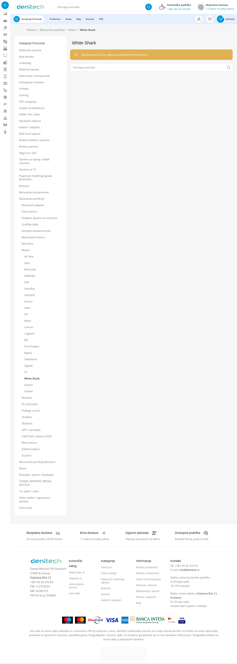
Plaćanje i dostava (146, 585)
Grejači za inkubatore (31, 108)
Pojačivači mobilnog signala (112, 581)
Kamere (105, 594)
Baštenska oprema (30, 50)
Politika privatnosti (147, 567)
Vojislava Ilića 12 (40, 578)
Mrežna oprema (28, 146)
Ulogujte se (75, 578)
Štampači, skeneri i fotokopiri (36, 474)
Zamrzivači (25, 507)
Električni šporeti (29, 69)
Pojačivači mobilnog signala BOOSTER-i (35, 177)
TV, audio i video (29, 491)
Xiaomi (28, 385)
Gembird (29, 295)
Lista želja (74, 593)
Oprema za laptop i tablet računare (34, 161)
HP (26, 314)
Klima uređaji (109, 573)
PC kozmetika (30, 404)
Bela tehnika (26, 56)
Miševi (73, 30)
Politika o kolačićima (147, 573)
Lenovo (28, 327)
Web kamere (29, 442)
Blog (138, 602)
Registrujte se (77, 572)
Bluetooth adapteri (33, 205)
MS (26, 340)
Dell (26, 282)
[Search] (148, 7)
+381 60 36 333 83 (178, 9)
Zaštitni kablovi (31, 449)
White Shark (32, 378)
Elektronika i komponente (34, 76)
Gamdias (29, 288)
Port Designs (31, 346)
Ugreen (28, 365)
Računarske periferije (53, 30)
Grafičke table (30, 224)
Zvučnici (27, 455)
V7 (25, 372)
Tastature (27, 423)
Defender (29, 275)
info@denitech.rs (189, 570)
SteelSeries (30, 359)
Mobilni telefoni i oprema (34, 140)
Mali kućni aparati (29, 133)
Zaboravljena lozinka (76, 585)
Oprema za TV (27, 169)
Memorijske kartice (33, 237)
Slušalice (27, 417)
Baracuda (30, 269)
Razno (22, 468)
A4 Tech (28, 256)
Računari (24, 186)
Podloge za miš (31, 410)
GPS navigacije (27, 101)
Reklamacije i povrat (147, 591)
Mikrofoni (27, 243)
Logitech (29, 333)
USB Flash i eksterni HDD (37, 436)
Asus (27, 263)
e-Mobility (25, 63)
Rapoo (28, 352)
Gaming (23, 95)
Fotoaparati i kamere (31, 82)
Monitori (27, 397)
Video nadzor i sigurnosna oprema (34, 499)
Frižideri (24, 88)
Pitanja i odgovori (146, 597)
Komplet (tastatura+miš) (36, 230)
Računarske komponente (34, 192)
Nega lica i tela (27, 153)
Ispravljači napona (30, 120)
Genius (28, 301)
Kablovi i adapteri (29, 127)
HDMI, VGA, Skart (29, 114)
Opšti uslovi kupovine (148, 579)
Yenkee (28, 391)
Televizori (106, 567)
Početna (32, 30)
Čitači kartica (29, 211)
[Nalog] (199, 19)
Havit (27, 308)
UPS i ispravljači (31, 430)
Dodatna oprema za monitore (39, 218)
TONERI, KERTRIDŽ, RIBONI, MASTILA (35, 483)
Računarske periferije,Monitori (37, 462)
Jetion (27, 320)
